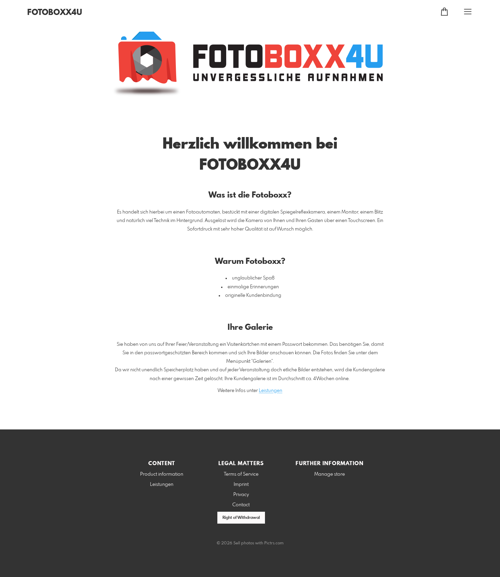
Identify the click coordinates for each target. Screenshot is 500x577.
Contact (241, 505)
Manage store (329, 474)
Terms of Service (241, 474)
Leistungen (270, 390)
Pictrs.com (274, 543)
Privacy (241, 494)
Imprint (241, 484)
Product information (161, 474)
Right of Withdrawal (241, 518)
